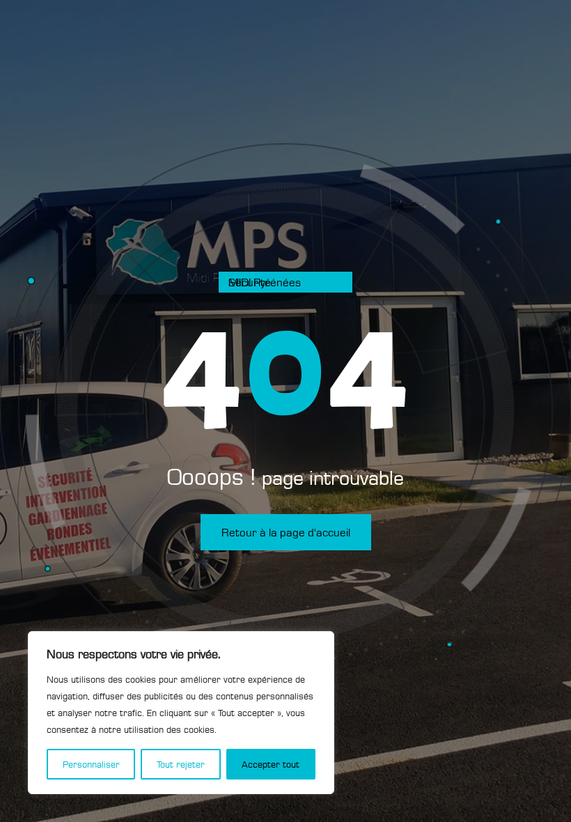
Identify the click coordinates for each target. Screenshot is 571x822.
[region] (181, 712)
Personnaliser (91, 764)
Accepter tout (270, 764)
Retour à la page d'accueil (285, 532)
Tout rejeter (181, 764)
